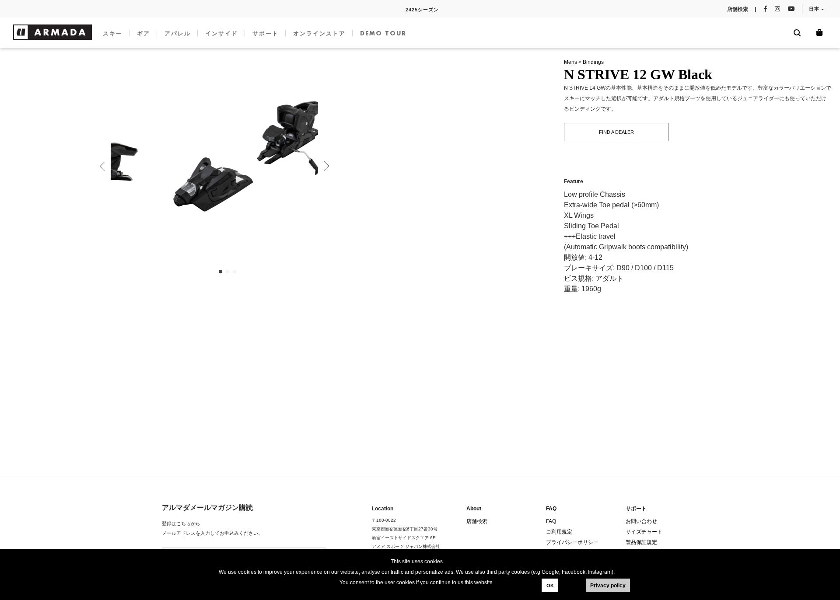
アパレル (177, 33)
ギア (143, 33)
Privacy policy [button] (608, 586)
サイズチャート (644, 532)
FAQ (551, 509)
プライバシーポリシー (572, 542)
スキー (112, 33)
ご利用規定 (559, 532)
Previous (104, 166)
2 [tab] (228, 272)
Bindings (593, 62)
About (473, 509)
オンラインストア (319, 33)
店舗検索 (476, 521)
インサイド (221, 33)
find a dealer (616, 132)
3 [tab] (235, 272)
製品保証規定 (641, 542)
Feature (573, 181)
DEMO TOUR (383, 33)
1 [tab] (221, 272)
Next (324, 166)
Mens (570, 62)
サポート (265, 33)
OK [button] (550, 585)
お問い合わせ (641, 521)
